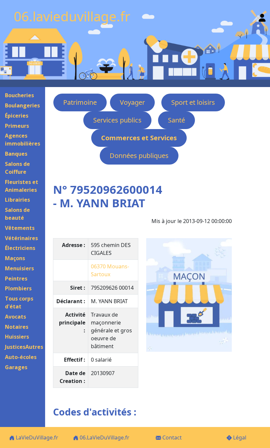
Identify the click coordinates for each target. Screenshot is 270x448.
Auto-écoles (21, 357)
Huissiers (17, 336)
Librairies (17, 199)
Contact (171, 437)
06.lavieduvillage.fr (72, 16)
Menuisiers (19, 268)
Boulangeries (22, 105)
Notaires (16, 326)
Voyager (132, 102)
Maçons (15, 258)
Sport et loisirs (193, 102)
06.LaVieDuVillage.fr (103, 437)
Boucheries (19, 95)
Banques (16, 153)
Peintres (16, 278)
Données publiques (139, 155)
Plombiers (18, 288)
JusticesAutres (24, 346)
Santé (176, 120)
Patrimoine (80, 102)
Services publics (117, 120)
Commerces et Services (139, 137)
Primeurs (17, 125)
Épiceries (16, 115)
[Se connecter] (262, 16)
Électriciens (20, 248)
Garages (16, 367)
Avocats (15, 316)
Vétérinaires (21, 238)
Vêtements (20, 228)
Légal (239, 437)
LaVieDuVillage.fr (36, 437)
